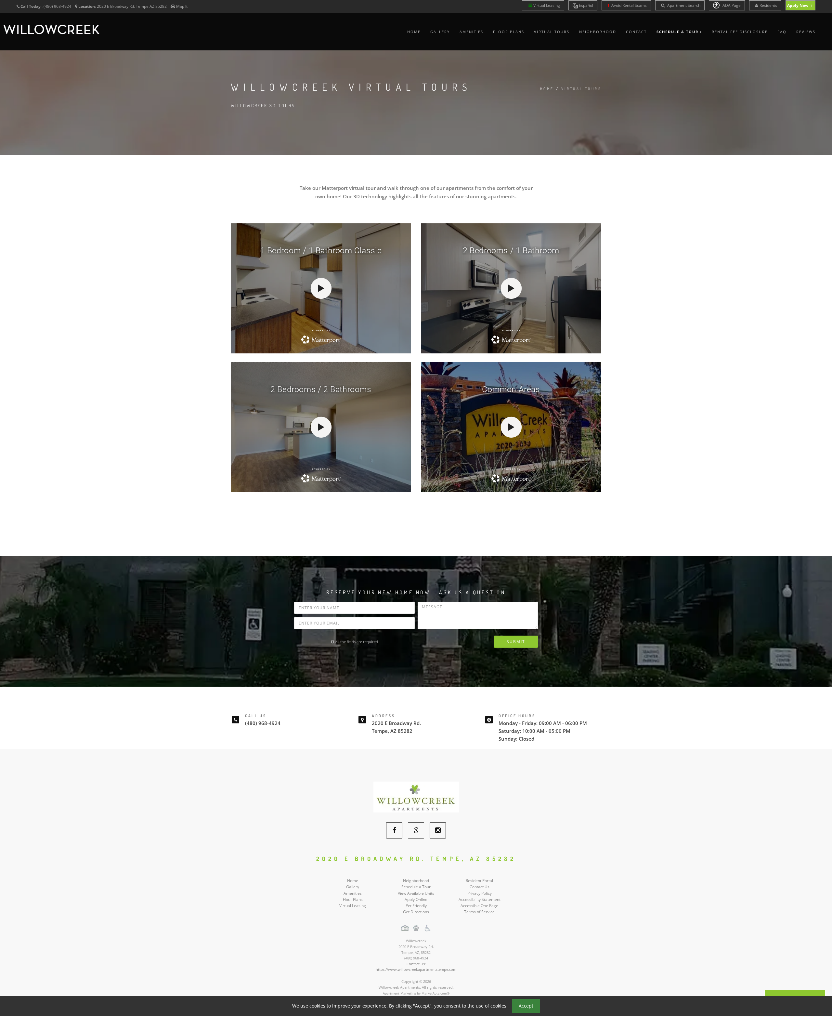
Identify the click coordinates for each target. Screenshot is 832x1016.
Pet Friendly (416, 905)
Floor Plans (508, 31)
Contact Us (479, 887)
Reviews (805, 31)
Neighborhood (597, 31)
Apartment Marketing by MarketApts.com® (416, 993)
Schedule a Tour (416, 887)
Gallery (440, 31)
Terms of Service (479, 912)
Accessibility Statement (479, 899)
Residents (768, 5)
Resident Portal (479, 880)
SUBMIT (516, 641)
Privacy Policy (479, 893)
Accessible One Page (479, 905)
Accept (526, 1006)
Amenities (471, 31)
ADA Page (731, 5)
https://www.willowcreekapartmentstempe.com (416, 969)
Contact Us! (416, 963)
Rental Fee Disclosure (740, 31)
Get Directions (416, 912)
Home (414, 31)
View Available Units (416, 893)
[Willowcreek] (416, 796)
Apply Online (416, 899)
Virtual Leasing (546, 5)
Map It (182, 6)
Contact (636, 31)
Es (585, 5)
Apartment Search (683, 5)
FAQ (781, 31)
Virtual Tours (551, 31)
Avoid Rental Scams (628, 5)
